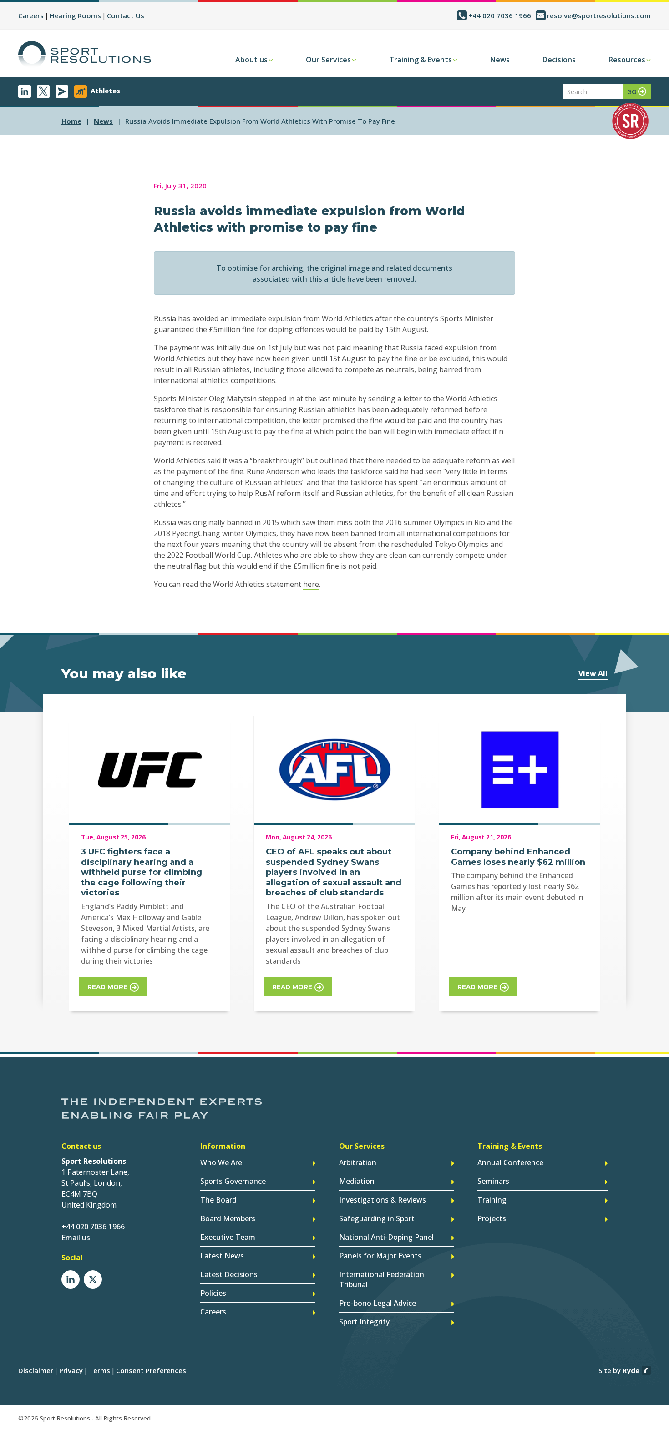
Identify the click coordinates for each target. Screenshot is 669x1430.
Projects (491, 1218)
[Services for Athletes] (80, 91)
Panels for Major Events (380, 1256)
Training (492, 1200)
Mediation (357, 1181)
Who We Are (221, 1162)
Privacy (71, 1370)
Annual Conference (510, 1162)
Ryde (631, 1370)
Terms (99, 1370)
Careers (31, 15)
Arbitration (357, 1162)
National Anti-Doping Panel (386, 1237)
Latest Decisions (229, 1274)
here (311, 584)
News (500, 60)
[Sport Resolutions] (84, 54)
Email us (75, 1238)
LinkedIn (24, 91)
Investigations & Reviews (382, 1200)
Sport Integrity (364, 1322)
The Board (218, 1200)
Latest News (222, 1256)
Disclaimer (35, 1370)
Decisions (559, 60)
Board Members (227, 1218)
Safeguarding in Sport (377, 1218)
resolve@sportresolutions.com (599, 15)
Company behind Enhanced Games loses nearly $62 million (518, 857)
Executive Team (227, 1237)
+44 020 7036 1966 (499, 15)
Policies (213, 1293)
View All (593, 673)
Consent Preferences (151, 1370)
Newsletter (62, 91)
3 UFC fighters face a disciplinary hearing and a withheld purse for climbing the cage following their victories (141, 872)
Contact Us (125, 15)
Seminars (493, 1181)
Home (71, 121)
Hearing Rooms (75, 15)
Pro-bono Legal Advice (377, 1303)
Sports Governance (233, 1181)
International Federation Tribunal (381, 1279)
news (103, 121)
